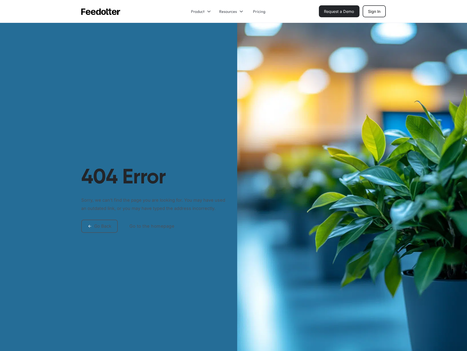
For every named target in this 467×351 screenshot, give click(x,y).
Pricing (259, 11)
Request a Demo (339, 11)
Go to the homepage (151, 226)
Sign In (374, 11)
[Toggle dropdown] (210, 11)
